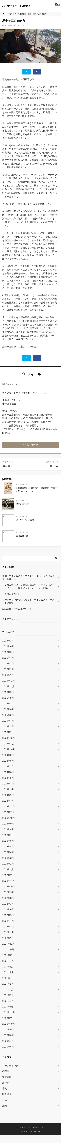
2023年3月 (8, 857)
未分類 (5, 1082)
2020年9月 (8, 1029)
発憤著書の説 (22, 536)
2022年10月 (8, 886)
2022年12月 (8, 875)
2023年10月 (8, 817)
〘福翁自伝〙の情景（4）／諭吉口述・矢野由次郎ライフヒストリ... (36, 489)
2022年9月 (8, 892)
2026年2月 (8, 669)
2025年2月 (8, 726)
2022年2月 (8, 932)
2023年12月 (8, 806)
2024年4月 (8, 783)
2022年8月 (8, 898)
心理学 (5, 1071)
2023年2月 (8, 863)
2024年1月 (7, 800)
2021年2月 (7, 1000)
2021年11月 (8, 949)
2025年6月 (8, 709)
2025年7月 (8, 703)
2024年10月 (8, 749)
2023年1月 (7, 869)
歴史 (4, 1088)
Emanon (36, 1131)
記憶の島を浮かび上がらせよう (18, 608)
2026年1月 (7, 675)
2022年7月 (8, 903)
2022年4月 (8, 920)
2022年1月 (7, 938)
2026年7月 (8, 640)
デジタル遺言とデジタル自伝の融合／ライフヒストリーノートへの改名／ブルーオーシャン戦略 (28, 586)
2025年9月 (8, 692)
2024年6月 (8, 772)
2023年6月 (8, 840)
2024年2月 (8, 795)
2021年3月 (7, 995)
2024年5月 (8, 777)
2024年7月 (8, 766)
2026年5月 (8, 652)
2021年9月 (7, 960)
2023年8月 (8, 829)
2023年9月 (8, 823)
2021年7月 (7, 972)
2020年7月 (8, 1040)
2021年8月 (7, 966)
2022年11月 (8, 880)
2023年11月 (8, 812)
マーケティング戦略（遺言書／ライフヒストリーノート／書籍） (28, 601)
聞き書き (6, 1094)
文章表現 (6, 1077)
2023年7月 (8, 835)
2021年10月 (8, 955)
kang (22, 25)
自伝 (4, 1099)
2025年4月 (8, 720)
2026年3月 (8, 663)
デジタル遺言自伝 (11, 593)
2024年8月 (8, 760)
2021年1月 (7, 1006)
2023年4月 (8, 852)
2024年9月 (8, 755)
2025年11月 (8, 686)
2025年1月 (7, 732)
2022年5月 (8, 915)
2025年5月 (8, 715)
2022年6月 (8, 909)
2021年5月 (7, 983)
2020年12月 (8, 1012)
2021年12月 (8, 943)
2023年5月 (8, 846)
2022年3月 (8, 926)
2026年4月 (8, 657)
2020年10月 (8, 1023)
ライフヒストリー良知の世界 (16, 5)
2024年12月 (8, 737)
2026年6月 (8, 646)
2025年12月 (8, 680)
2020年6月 (8, 1046)
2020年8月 (8, 1035)
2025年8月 (8, 697)
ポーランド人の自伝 (25, 520)
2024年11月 (8, 743)
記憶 (4, 1105)
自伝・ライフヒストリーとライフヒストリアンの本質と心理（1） (28, 577)
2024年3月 (8, 789)
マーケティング (10, 1065)
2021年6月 (7, 978)
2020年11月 (8, 1018)
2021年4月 (7, 989)
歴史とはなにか (23, 504)
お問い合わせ (30, 444)
